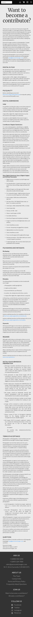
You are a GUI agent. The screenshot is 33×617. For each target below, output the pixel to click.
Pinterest (17, 613)
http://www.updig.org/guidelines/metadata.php (15, 316)
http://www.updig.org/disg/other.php (11, 94)
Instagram (18, 610)
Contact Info (16, 579)
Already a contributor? (17, 596)
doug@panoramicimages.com (16, 57)
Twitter (17, 607)
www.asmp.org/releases (9, 357)
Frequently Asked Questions (16, 584)
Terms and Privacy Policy (16, 581)
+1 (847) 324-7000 (16, 562)
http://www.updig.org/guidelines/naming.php (14, 320)
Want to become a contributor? (16, 593)
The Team (16, 576)
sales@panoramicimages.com (16, 564)
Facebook (17, 605)
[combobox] (6, 2)
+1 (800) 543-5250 (16, 559)
